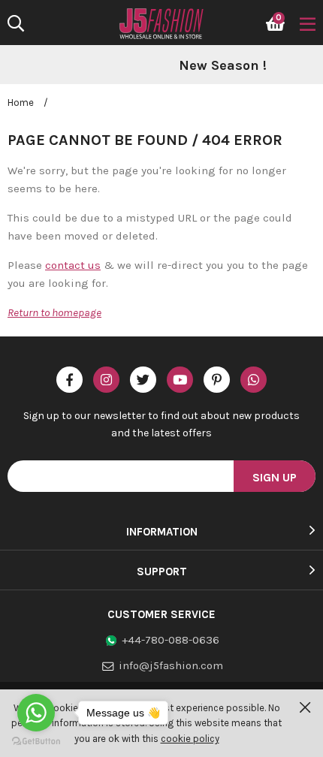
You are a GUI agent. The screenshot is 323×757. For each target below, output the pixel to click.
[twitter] (143, 379)
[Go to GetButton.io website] (36, 741)
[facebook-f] (69, 379)
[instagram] (106, 379)
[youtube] (180, 379)
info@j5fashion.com (171, 665)
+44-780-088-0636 (170, 640)
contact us (73, 265)
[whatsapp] (253, 379)
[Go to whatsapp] (36, 712)
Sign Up (274, 477)
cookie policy (190, 738)
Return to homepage (54, 312)
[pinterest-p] (217, 379)
